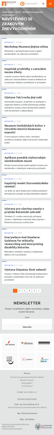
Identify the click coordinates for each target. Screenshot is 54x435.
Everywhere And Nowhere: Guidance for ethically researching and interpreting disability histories (23, 242)
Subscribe (27, 327)
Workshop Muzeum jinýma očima (26, 46)
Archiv (18, 12)
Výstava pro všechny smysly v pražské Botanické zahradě (24, 210)
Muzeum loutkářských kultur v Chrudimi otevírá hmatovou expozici (24, 129)
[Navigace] (50, 3)
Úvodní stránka (8, 12)
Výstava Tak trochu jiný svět (23, 97)
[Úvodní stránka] (9, 3)
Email (27, 317)
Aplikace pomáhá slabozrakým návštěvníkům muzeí (25, 159)
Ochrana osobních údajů (27, 399)
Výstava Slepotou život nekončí (25, 269)
